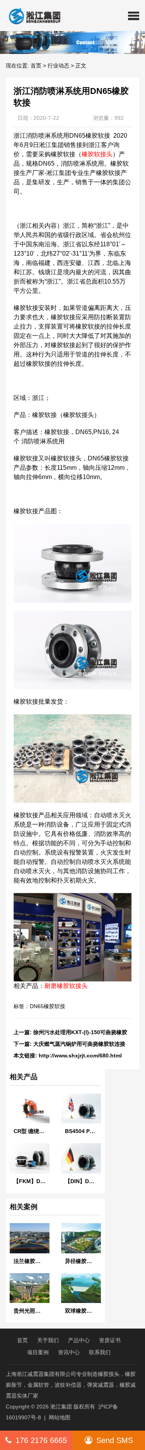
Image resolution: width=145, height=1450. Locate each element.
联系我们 (100, 1352)
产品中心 (79, 1340)
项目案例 (38, 1352)
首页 (36, 65)
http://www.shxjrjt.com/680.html (80, 1055)
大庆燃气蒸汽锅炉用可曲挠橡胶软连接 (79, 1044)
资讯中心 (69, 1352)
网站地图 (59, 1417)
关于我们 (48, 1340)
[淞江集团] (31, 15)
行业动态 (58, 65)
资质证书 (110, 1340)
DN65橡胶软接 (47, 1006)
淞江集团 (61, 1406)
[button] (133, 15)
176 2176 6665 (41, 1440)
